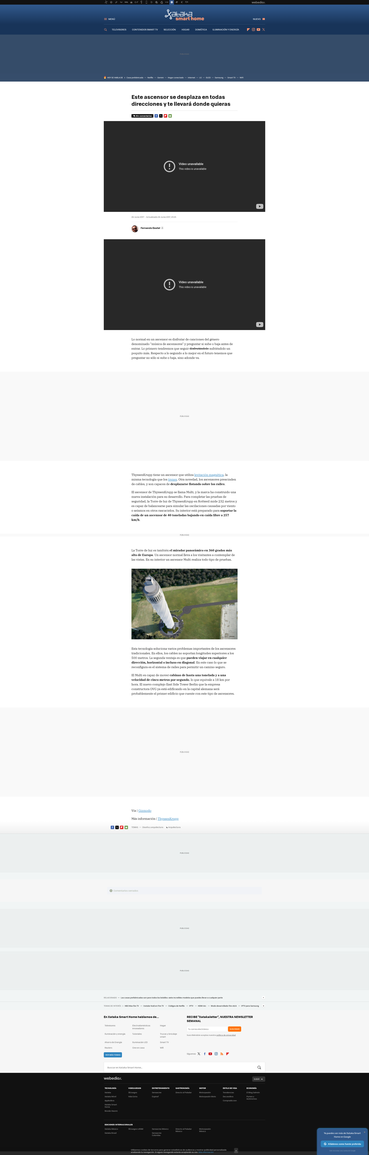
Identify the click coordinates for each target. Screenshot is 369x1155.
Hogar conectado (176, 77)
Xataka (108, 1092)
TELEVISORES (119, 29)
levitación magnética (209, 475)
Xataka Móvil (110, 1096)
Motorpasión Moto (207, 1096)
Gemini (160, 77)
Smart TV (231, 77)
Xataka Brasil (110, 1133)
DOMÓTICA (201, 29)
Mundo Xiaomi (111, 1110)
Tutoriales (137, 1033)
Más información (206, 1152)
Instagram (253, 29)
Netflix (150, 77)
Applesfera (109, 1100)
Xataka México (111, 1128)
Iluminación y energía (115, 1033)
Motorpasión (205, 1092)
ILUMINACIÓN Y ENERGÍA (226, 29)
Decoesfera (228, 1096)
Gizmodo (144, 811)
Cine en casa (138, 1047)
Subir (256, 1079)
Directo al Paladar (184, 1092)
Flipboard (248, 29)
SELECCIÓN (170, 29)
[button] (152, 228)
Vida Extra (132, 1096)
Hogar (163, 1025)
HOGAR (185, 29)
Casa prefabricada (135, 77)
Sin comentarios (144, 115)
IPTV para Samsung (250, 1005)
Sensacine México (160, 1128)
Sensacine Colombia (156, 1134)
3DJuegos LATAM (135, 1128)
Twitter (263, 29)
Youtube (258, 29)
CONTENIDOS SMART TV (145, 29)
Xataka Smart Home (184, 14)
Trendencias (228, 1092)
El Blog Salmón (253, 1092)
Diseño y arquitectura (152, 827)
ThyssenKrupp (168, 819)
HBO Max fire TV (132, 1005)
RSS (222, 1053)
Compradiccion (230, 1100)
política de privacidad (226, 1035)
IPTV (191, 1005)
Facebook (156, 116)
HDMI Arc (202, 1005)
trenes (172, 479)
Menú (111, 19)
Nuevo (257, 19)
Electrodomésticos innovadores (141, 1027)
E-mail (170, 116)
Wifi (162, 1047)
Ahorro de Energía (113, 1042)
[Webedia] (113, 1078)
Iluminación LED (140, 1042)
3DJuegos (132, 1092)
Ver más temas (112, 1054)
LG (200, 77)
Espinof (155, 1096)
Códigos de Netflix (176, 1005)
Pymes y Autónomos (251, 1097)
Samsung (219, 77)
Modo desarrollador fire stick (224, 1005)
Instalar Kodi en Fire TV (153, 1005)
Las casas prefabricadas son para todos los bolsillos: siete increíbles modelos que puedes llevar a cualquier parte (172, 997)
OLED (208, 77)
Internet (191, 77)
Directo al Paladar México (184, 1130)
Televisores (110, 1025)
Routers (108, 1047)
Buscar (259, 1067)
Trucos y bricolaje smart (168, 1035)
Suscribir (235, 1029)
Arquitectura (174, 827)
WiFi (241, 77)
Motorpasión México (205, 1130)
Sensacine (156, 1092)
